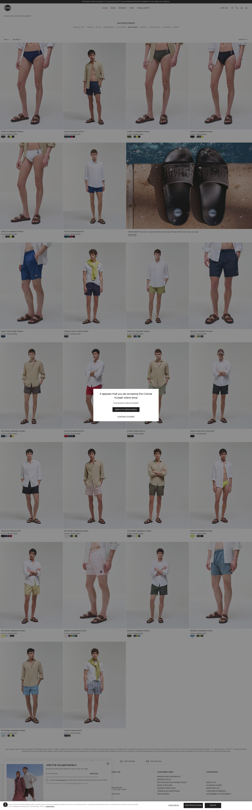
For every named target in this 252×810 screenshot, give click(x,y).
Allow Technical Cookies (193, 805)
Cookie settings (173, 805)
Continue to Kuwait (126, 416)
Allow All (213, 805)
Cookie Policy (50, 806)
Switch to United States (126, 409)
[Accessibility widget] (5, 804)
